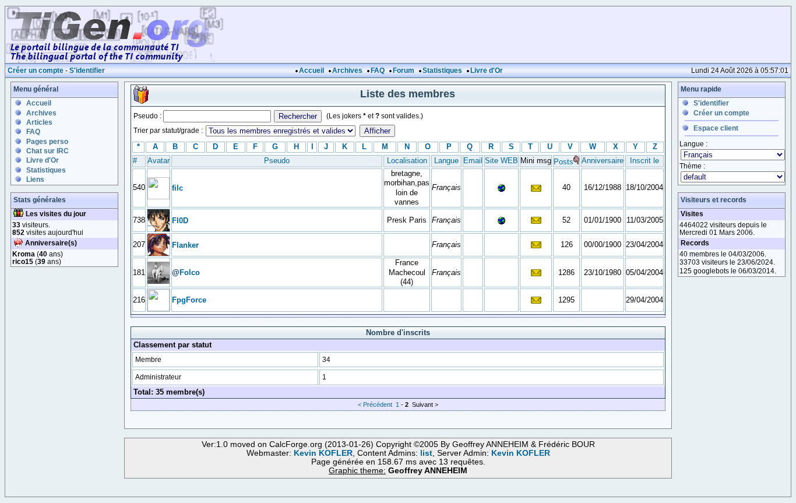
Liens (35, 179)
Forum (403, 70)
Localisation (407, 160)
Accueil (311, 70)
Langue (446, 160)
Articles (39, 122)
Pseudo (277, 160)
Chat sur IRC (47, 151)
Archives (347, 70)
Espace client (715, 128)
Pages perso (47, 142)
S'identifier (87, 70)
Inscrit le (644, 160)
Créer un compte (36, 70)
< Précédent (375, 404)
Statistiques (442, 70)
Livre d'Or (486, 70)
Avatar (158, 160)
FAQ (378, 70)
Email (472, 160)
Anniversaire (603, 160)
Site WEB (501, 160)
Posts (563, 161)
